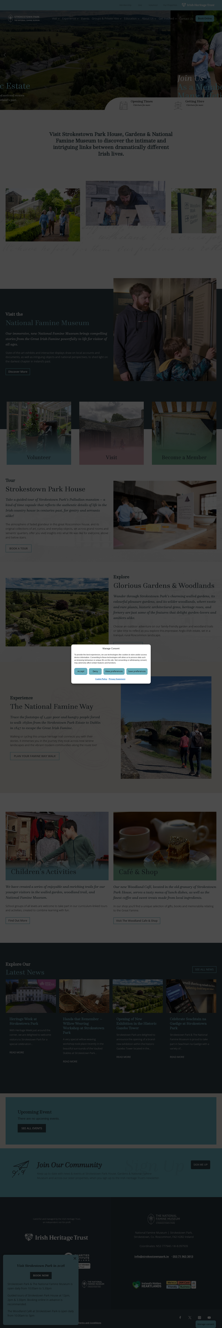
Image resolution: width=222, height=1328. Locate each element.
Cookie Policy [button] (101, 679)
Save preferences (137, 671)
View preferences (114, 671)
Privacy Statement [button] (117, 679)
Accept (80, 671)
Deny (95, 671)
